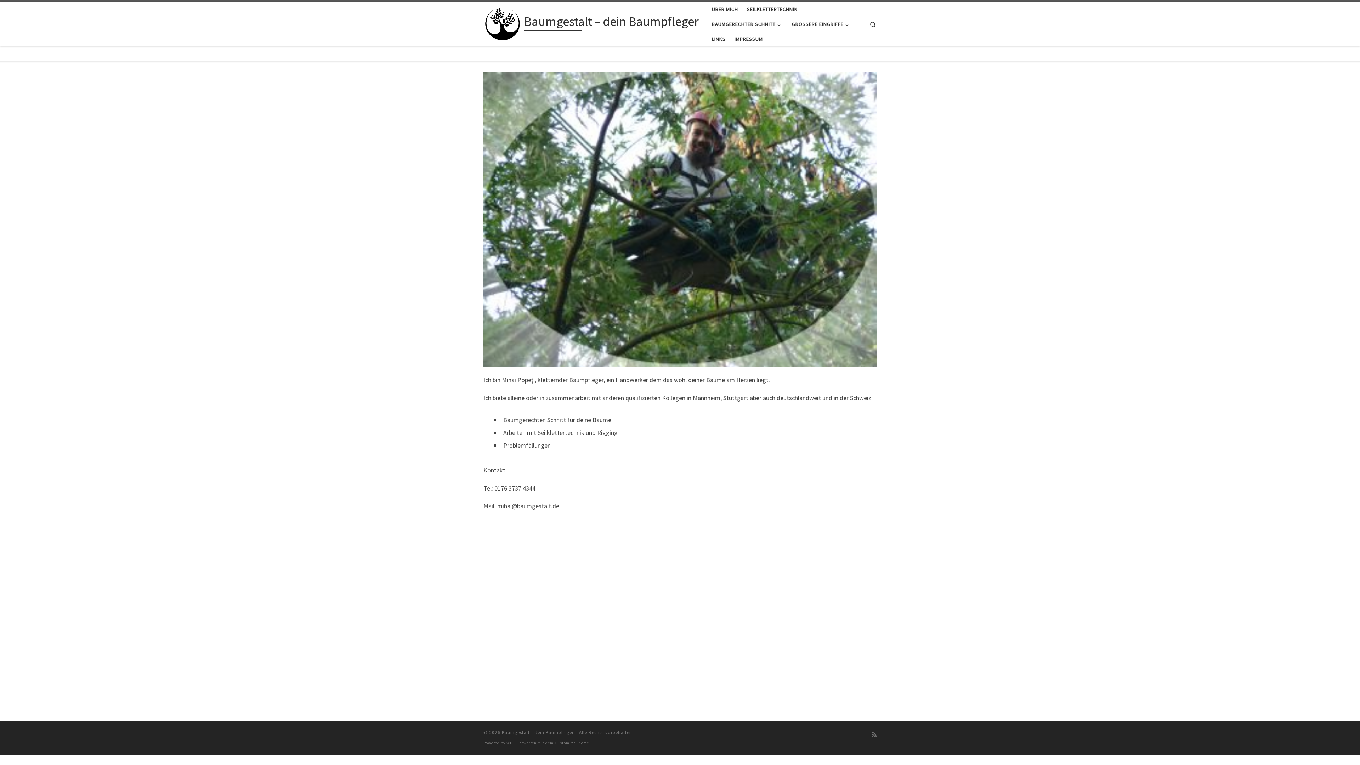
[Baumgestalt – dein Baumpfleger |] (502, 23)
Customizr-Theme (572, 743)
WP (509, 743)
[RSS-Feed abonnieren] (874, 734)
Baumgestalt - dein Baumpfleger (538, 733)
